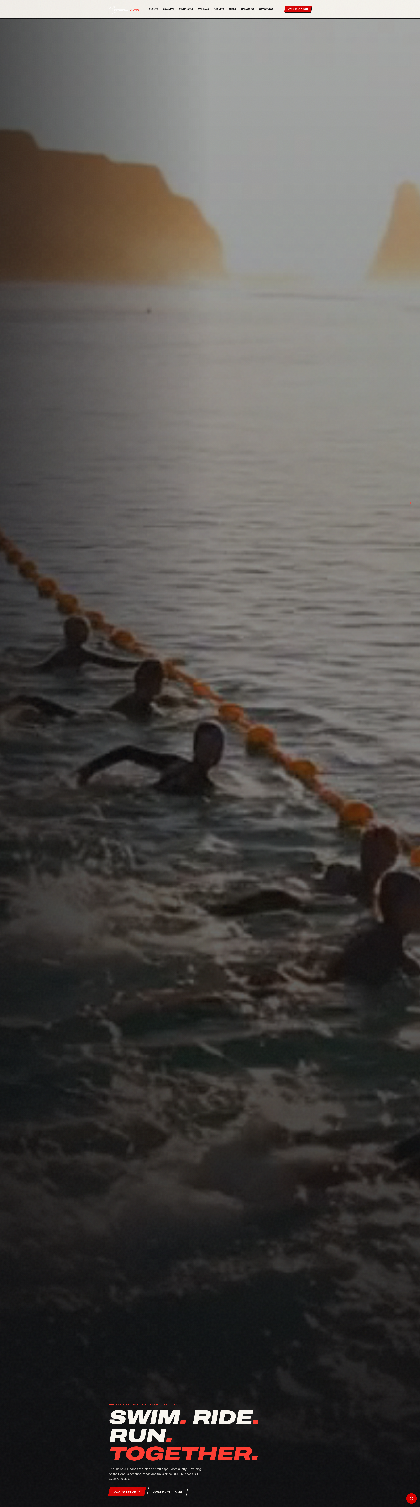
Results (219, 9)
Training (169, 9)
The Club (203, 9)
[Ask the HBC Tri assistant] (411, 1498)
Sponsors (247, 9)
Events (153, 9)
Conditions (265, 9)
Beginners (186, 9)
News (232, 9)
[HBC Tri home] (124, 9)
